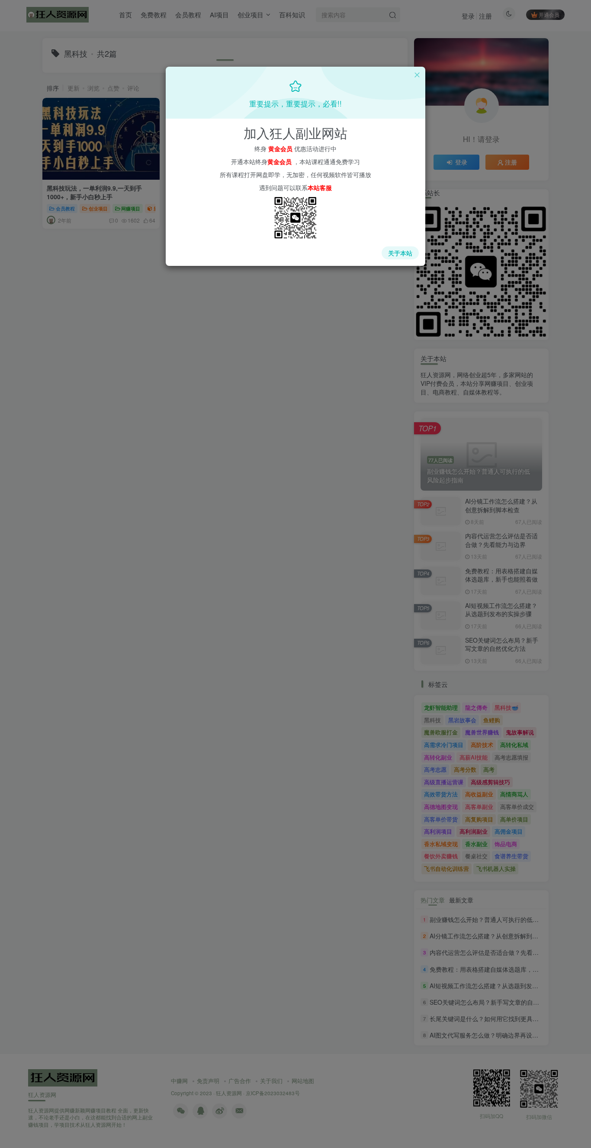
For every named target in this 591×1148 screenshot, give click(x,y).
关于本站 (400, 253)
